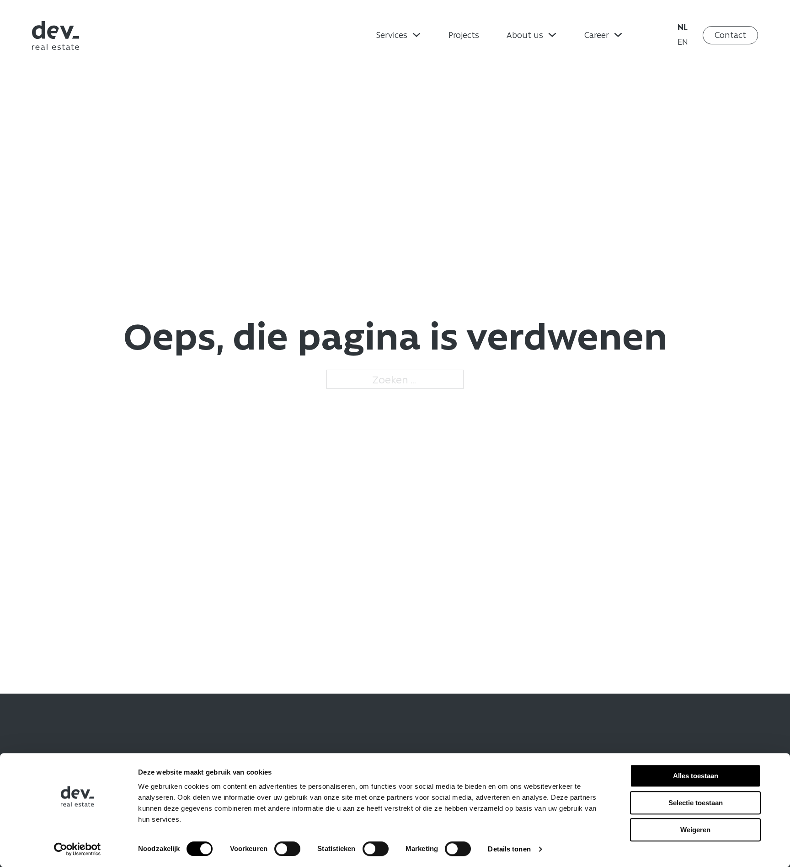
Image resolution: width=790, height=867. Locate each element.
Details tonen (509, 849)
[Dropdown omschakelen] (416, 34)
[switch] (287, 848)
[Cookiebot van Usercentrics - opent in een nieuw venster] (77, 849)
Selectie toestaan (695, 803)
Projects (463, 34)
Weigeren (695, 830)
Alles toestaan (695, 776)
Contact (730, 34)
